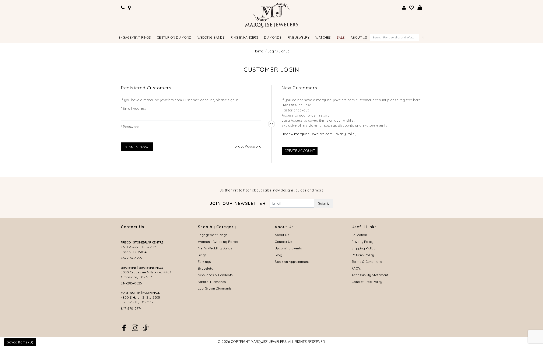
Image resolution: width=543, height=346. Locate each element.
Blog (278, 255)
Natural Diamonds (212, 282)
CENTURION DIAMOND (174, 37)
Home (258, 51)
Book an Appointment (292, 262)
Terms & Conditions (367, 262)
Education (359, 235)
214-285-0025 (131, 283)
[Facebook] (124, 327)
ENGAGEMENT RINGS (135, 37)
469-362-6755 (131, 258)
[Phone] (123, 7)
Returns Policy (363, 255)
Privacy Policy (363, 242)
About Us (282, 235)
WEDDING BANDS (211, 37)
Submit (323, 203)
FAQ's (356, 268)
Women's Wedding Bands (218, 242)
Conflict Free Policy (367, 282)
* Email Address (134, 108)
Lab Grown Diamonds (215, 288)
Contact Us (283, 242)
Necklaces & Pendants (215, 275)
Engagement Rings (213, 235)
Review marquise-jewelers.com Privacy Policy (319, 134)
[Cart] (419, 7)
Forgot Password (247, 146)
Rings (202, 255)
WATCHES (323, 37)
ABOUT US (359, 37)
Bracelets (205, 268)
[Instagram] (135, 327)
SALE (341, 37)
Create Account (299, 151)
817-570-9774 (131, 309)
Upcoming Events (288, 248)
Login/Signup (279, 51)
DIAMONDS (272, 37)
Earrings (204, 262)
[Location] (129, 7)
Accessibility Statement (370, 275)
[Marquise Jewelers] (271, 15)
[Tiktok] (145, 327)
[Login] (404, 7)
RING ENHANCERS (244, 37)
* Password (130, 127)
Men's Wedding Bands (215, 248)
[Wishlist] (411, 7)
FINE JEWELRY (298, 37)
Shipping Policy (363, 248)
